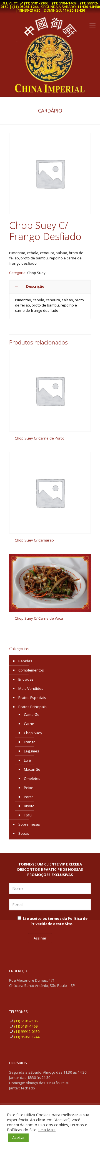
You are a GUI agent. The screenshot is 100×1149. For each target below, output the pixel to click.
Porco (29, 796)
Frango (30, 741)
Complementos (31, 670)
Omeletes (32, 778)
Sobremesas (29, 824)
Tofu (28, 815)
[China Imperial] (50, 55)
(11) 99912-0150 (26, 1031)
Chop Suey (36, 272)
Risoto (29, 805)
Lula (27, 760)
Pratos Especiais (32, 697)
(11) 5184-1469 (26, 1026)
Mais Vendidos (30, 688)
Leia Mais (47, 1129)
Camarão (31, 714)
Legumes (31, 751)
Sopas (23, 833)
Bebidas (25, 660)
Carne (29, 723)
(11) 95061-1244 (26, 1036)
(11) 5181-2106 (26, 1020)
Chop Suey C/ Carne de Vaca (39, 618)
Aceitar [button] (18, 1137)
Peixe (28, 787)
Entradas (26, 679)
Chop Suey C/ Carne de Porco (39, 438)
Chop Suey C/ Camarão (34, 540)
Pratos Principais (32, 706)
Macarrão (32, 769)
